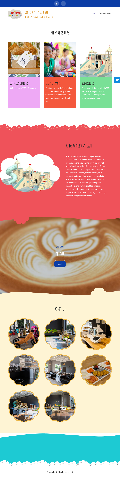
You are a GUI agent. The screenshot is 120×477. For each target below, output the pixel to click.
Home (92, 13)
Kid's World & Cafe (36, 12)
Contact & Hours (106, 13)
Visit (60, 264)
